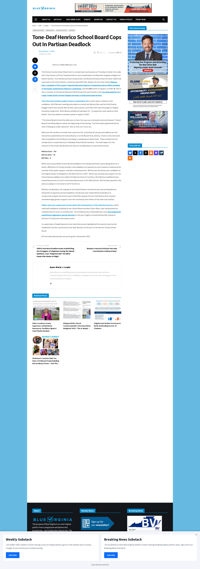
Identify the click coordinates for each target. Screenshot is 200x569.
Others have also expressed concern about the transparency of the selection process (77, 205)
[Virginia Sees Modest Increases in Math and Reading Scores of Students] (107, 310)
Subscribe (13, 555)
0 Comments (112, 53)
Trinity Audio (64, 65)
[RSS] (130, 158)
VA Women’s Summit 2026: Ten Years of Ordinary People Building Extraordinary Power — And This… (45, 361)
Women (71, 30)
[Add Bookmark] (35, 89)
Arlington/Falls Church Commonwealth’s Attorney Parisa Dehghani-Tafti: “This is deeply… (77, 326)
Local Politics (61, 30)
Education (50, 30)
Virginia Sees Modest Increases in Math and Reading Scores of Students (107, 326)
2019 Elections (38, 30)
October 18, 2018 (45, 54)
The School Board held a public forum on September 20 (65, 101)
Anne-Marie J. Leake (47, 51)
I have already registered (100, 564)
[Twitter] (51, 283)
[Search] (163, 19)
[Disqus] (76, 402)
